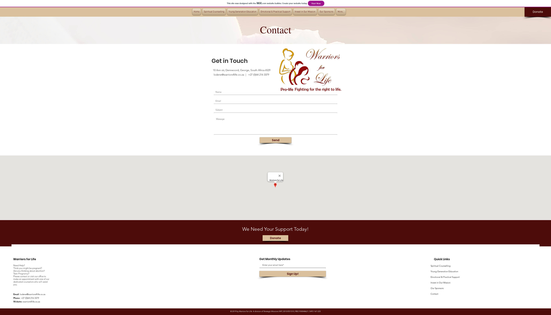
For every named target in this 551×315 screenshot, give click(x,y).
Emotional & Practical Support (445, 277)
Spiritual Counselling (440, 265)
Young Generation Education (444, 271)
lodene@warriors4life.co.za (32, 294)
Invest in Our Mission (440, 282)
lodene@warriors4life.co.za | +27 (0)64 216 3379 (241, 74)
